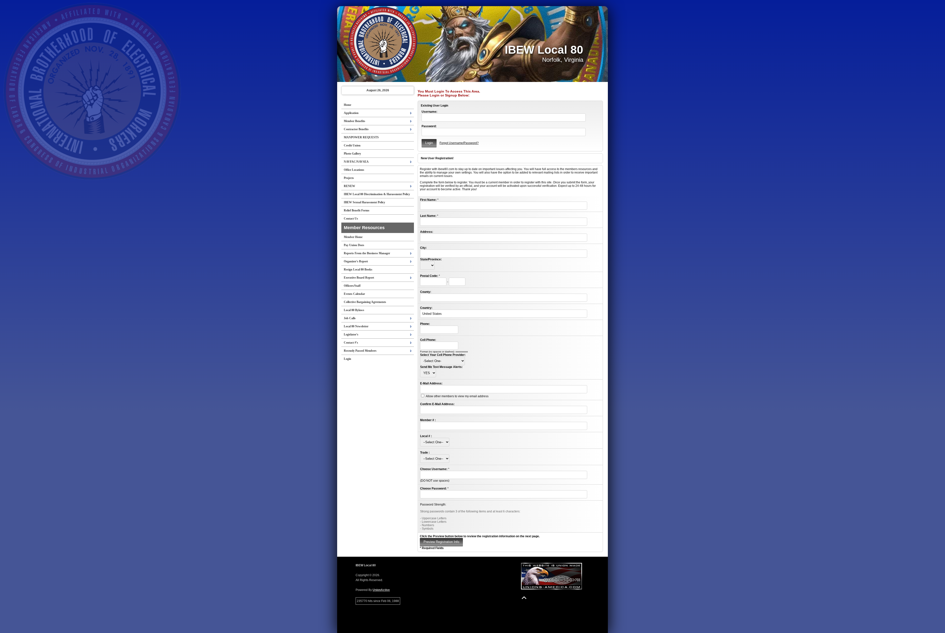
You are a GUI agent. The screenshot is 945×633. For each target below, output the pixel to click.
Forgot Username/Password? (459, 143)
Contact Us (351, 218)
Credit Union (352, 145)
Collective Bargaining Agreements (365, 302)
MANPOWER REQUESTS (361, 137)
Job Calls (350, 318)
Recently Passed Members (360, 350)
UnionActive (381, 590)
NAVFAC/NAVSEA (356, 161)
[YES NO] (428, 373)
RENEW (349, 186)
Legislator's (351, 334)
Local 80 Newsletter (356, 326)
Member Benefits (354, 121)
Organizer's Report (356, 261)
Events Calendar (354, 294)
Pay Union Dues (354, 245)
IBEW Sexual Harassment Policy (364, 202)
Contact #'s (351, 342)
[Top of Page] (524, 598)
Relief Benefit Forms (356, 210)
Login (347, 359)
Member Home (353, 237)
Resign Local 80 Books (358, 269)
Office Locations (354, 170)
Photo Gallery (352, 153)
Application (351, 113)
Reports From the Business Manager (367, 253)
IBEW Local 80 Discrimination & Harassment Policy (377, 194)
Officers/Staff (352, 285)
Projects (349, 178)
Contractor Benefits (356, 129)
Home (347, 105)
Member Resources (364, 227)
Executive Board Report (359, 277)
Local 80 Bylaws (354, 310)
